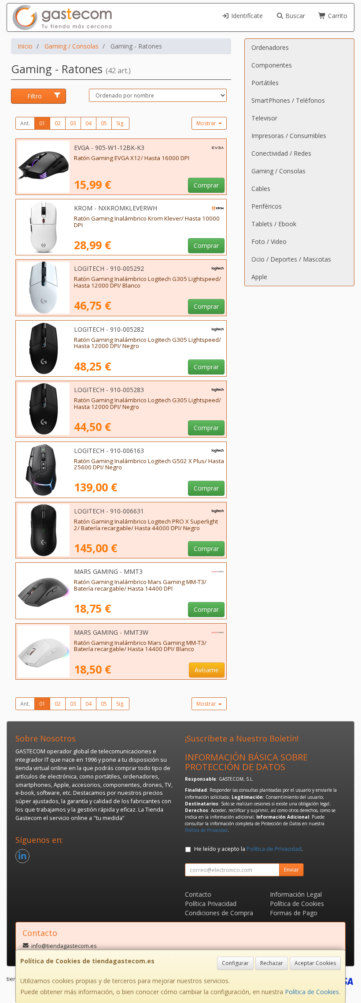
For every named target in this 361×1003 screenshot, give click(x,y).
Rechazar (271, 963)
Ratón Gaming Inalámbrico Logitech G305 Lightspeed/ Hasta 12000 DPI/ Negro (147, 343)
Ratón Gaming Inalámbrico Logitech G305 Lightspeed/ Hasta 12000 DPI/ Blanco (147, 282)
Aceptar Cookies (315, 963)
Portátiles (265, 83)
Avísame (207, 670)
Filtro (34, 96)
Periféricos (266, 206)
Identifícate (246, 15)
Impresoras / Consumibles (288, 135)
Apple (259, 277)
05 (104, 123)
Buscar (294, 15)
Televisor (264, 118)
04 (88, 123)
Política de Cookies (312, 992)
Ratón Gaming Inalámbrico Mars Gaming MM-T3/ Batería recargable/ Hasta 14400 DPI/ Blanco (140, 646)
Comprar (206, 185)
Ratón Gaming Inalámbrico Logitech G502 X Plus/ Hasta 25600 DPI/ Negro (149, 464)
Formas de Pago (293, 913)
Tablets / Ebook (273, 224)
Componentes (271, 65)
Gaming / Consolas (278, 171)
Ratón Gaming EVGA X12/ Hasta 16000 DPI (131, 158)
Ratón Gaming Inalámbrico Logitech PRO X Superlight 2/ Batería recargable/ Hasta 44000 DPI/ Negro (146, 524)
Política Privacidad (210, 903)
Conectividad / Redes (281, 153)
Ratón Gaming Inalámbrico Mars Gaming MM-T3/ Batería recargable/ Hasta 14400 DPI (140, 585)
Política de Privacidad (206, 830)
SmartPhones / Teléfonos (288, 100)
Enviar (291, 869)
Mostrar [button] (206, 123)
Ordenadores (270, 47)
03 (73, 123)
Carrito (336, 15)
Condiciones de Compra (219, 913)
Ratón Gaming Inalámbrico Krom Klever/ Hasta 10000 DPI (147, 221)
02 (58, 123)
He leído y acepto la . (248, 849)
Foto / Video (269, 241)
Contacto (198, 894)
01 (42, 123)
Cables (260, 188)
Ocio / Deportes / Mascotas (291, 259)
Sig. (120, 123)
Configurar (235, 963)
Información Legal (296, 894)
